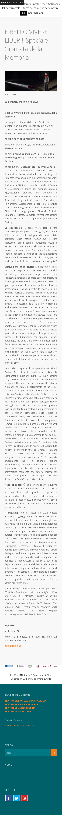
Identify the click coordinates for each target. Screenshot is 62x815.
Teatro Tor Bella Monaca (21, 704)
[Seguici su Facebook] (8, 798)
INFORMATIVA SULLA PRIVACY (21, 725)
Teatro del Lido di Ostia (20, 707)
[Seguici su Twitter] (16, 798)
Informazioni (35, 12)
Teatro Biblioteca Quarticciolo (25, 700)
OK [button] (23, 13)
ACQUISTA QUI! (13, 645)
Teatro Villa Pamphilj (18, 711)
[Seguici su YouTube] (24, 798)
